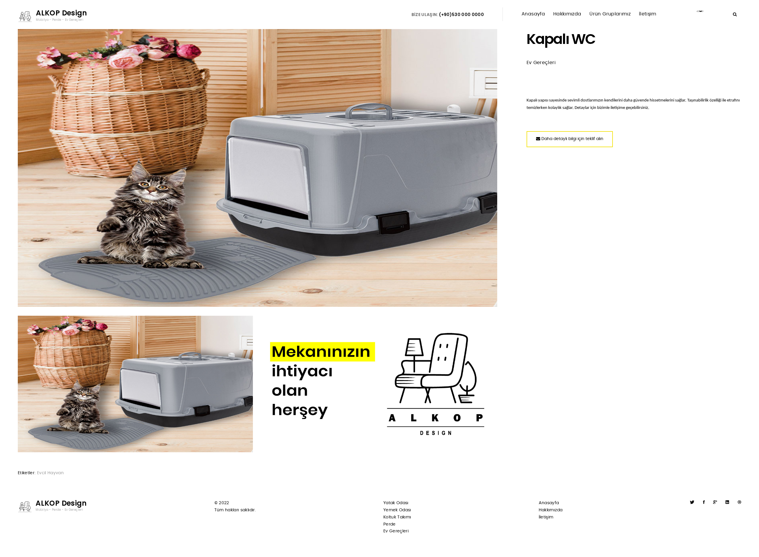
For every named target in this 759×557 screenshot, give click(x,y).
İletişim (647, 14)
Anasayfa (533, 14)
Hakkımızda (567, 14)
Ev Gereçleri (396, 531)
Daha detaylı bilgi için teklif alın (571, 139)
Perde (389, 524)
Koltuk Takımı (397, 517)
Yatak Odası (396, 503)
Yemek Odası (397, 510)
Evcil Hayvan (50, 473)
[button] (734, 14)
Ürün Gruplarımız (610, 14)
